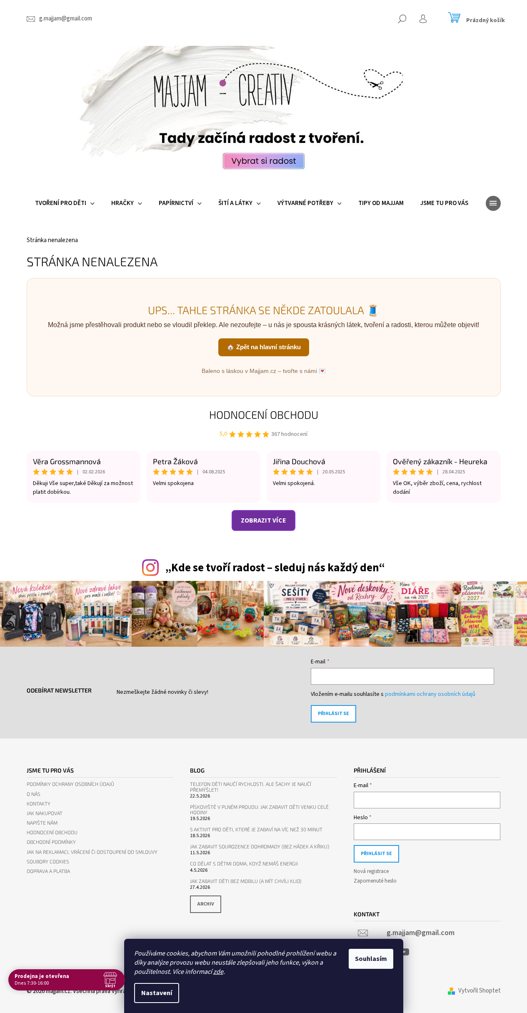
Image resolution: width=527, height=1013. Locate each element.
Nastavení (156, 993)
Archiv (205, 904)
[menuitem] (65, 203)
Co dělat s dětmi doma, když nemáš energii (244, 863)
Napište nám (42, 822)
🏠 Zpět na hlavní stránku (264, 346)
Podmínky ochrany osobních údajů (70, 784)
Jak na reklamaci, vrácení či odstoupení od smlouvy (92, 852)
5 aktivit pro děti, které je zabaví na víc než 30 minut (256, 829)
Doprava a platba (48, 871)
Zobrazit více (263, 520)
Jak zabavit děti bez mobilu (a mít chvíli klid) (245, 881)
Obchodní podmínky (51, 842)
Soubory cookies (48, 861)
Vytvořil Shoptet (479, 990)
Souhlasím (371, 958)
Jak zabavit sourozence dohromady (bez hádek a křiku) (259, 846)
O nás (33, 794)
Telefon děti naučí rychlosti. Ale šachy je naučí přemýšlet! (250, 786)
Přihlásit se (333, 713)
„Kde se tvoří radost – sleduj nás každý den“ (275, 568)
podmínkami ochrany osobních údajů (430, 694)
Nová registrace (371, 871)
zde (218, 971)
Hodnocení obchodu (263, 414)
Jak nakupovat (44, 813)
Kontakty (38, 803)
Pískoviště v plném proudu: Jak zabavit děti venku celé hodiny (259, 809)
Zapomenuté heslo (375, 881)
